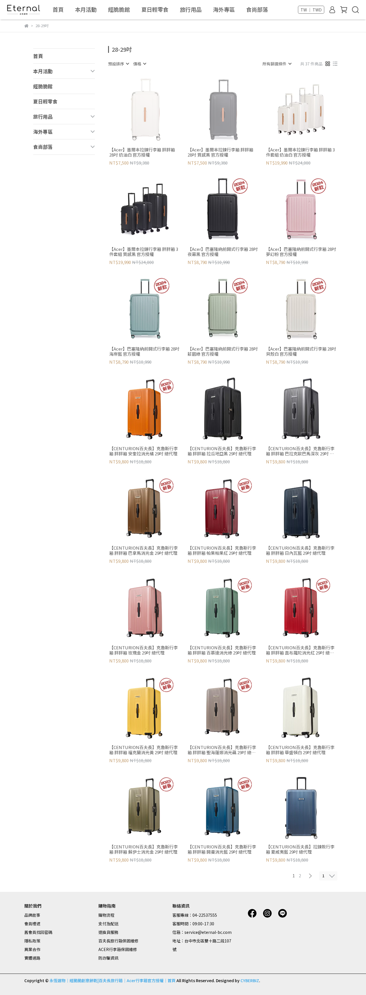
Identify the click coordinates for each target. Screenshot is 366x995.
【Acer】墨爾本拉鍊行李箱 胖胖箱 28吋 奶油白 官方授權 (142, 152)
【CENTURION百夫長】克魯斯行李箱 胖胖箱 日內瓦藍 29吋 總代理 (300, 550)
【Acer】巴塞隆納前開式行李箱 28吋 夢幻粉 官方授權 (301, 252)
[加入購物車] (309, 109)
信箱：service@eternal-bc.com (202, 932)
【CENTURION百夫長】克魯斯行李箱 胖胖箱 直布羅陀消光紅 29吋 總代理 (300, 650)
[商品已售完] (152, 109)
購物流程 (106, 915)
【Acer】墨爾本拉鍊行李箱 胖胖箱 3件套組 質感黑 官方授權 (143, 252)
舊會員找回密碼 (38, 932)
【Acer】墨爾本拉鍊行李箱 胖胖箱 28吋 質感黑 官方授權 (220, 152)
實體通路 (32, 958)
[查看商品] (136, 109)
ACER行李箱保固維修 (117, 949)
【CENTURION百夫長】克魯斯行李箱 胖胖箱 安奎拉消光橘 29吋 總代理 (143, 451)
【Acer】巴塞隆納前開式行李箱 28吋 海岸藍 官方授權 (144, 351)
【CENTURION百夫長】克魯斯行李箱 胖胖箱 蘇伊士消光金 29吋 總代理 (143, 849)
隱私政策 (32, 941)
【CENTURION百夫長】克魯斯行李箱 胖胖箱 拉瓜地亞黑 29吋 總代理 (222, 451)
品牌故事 (32, 915)
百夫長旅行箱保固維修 (118, 941)
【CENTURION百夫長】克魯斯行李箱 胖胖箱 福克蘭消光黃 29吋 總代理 (143, 750)
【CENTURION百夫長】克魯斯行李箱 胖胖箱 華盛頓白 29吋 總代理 (300, 750)
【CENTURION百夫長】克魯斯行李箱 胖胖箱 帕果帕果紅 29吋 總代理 (222, 550)
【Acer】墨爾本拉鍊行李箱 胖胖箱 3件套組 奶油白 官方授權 (300, 152)
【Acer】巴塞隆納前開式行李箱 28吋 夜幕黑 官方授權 (223, 252)
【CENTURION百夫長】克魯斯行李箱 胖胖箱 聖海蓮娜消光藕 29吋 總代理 (222, 750)
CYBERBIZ (249, 980)
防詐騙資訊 (108, 958)
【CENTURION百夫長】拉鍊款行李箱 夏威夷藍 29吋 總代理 (300, 849)
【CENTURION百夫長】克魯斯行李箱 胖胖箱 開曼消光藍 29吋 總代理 (222, 849)
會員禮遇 (32, 923)
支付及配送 (108, 923)
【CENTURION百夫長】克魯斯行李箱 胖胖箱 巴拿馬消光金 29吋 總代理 (143, 550)
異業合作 (32, 949)
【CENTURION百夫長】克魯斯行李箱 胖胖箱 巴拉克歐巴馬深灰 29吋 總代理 (300, 451)
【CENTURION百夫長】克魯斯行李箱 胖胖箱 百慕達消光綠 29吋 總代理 (222, 650)
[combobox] (118, 64)
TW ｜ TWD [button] (311, 9)
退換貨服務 (108, 932)
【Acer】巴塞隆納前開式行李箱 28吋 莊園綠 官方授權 (223, 351)
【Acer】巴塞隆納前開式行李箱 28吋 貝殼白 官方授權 (301, 351)
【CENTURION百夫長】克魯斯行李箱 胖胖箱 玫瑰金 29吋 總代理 (143, 650)
